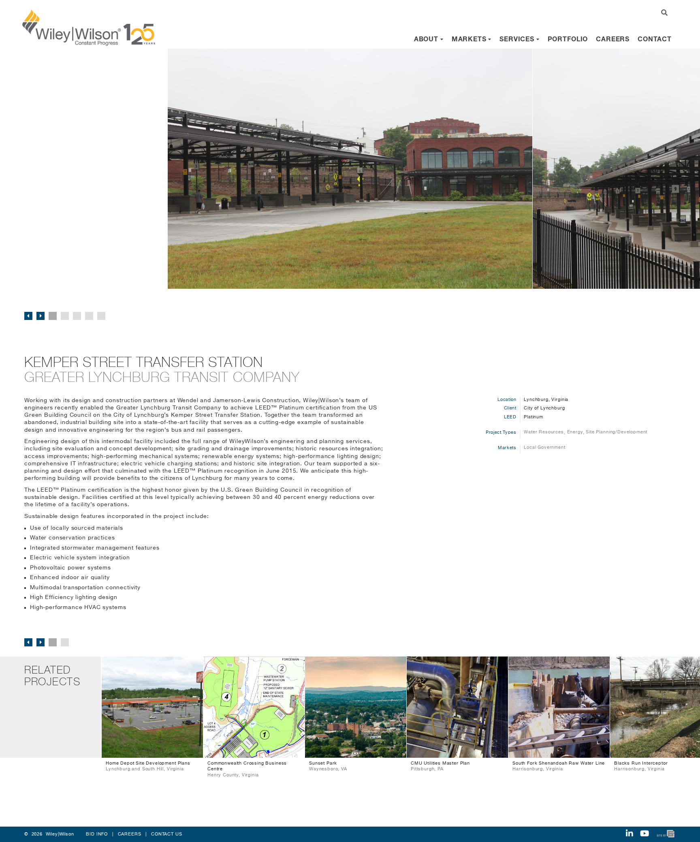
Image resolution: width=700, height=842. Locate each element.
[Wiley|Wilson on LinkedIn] (629, 834)
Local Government (544, 448)
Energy (575, 432)
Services (517, 39)
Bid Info (97, 834)
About (427, 39)
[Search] (664, 13)
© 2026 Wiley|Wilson (49, 834)
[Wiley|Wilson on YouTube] (644, 834)
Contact (655, 39)
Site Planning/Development (616, 432)
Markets (470, 39)
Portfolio (568, 39)
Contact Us (166, 834)
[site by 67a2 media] (666, 834)
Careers (613, 39)
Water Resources (544, 432)
